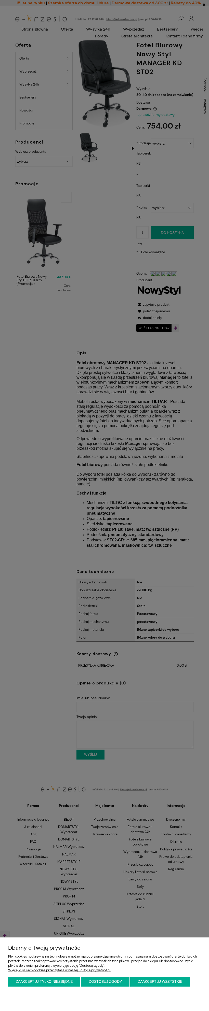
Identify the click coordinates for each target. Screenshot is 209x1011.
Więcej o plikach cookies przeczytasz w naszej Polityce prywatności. (59, 970)
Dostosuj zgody (105, 981)
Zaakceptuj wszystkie (160, 981)
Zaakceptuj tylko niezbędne (44, 981)
